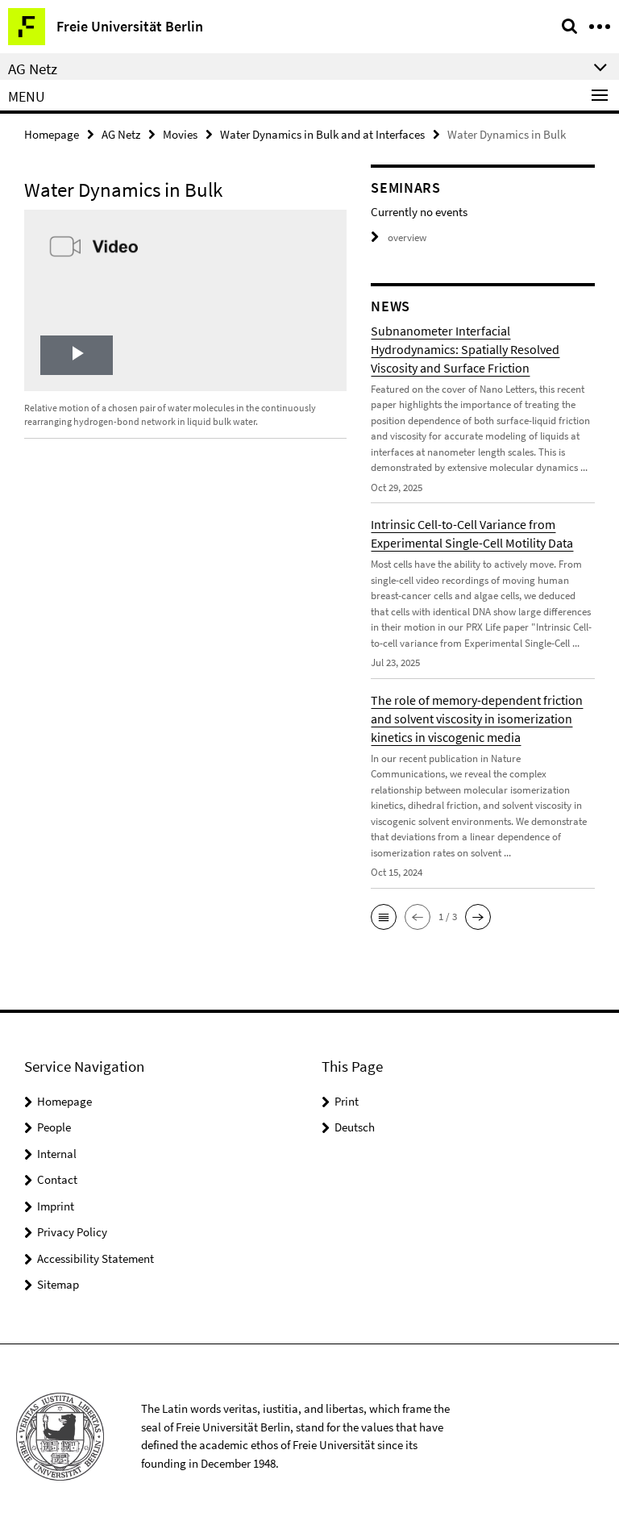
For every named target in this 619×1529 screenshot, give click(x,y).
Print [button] (346, 1101)
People (54, 1127)
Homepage (51, 134)
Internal (57, 1153)
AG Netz (121, 134)
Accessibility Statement (95, 1258)
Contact (57, 1179)
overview (407, 237)
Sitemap (58, 1284)
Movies (180, 134)
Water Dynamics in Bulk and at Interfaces (322, 134)
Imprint (55, 1206)
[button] (384, 917)
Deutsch (354, 1127)
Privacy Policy (72, 1231)
